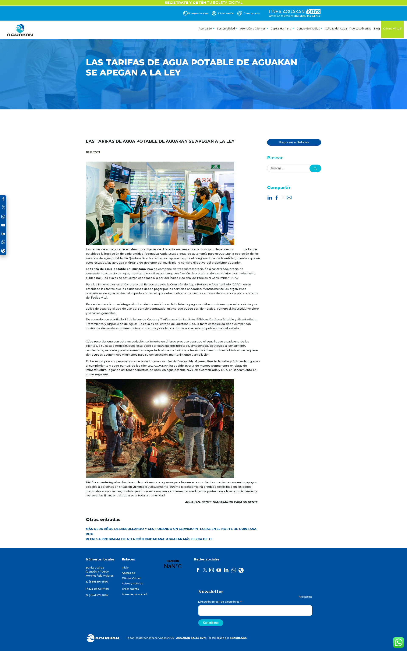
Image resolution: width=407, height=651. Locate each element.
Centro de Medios (308, 28)
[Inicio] (20, 30)
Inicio (125, 567)
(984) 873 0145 (98, 595)
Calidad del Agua (336, 28)
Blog (377, 28)
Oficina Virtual (392, 28)
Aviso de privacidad (134, 594)
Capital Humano (281, 28)
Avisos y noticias (132, 583)
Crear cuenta (130, 589)
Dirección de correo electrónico (220, 602)
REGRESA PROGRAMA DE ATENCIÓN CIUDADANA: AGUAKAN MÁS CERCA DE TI (149, 539)
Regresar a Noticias (294, 142)
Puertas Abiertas (360, 28)
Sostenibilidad (226, 28)
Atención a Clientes (253, 28)
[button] (315, 168)
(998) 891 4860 (98, 581)
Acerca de (205, 28)
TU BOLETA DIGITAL (204, 3)
